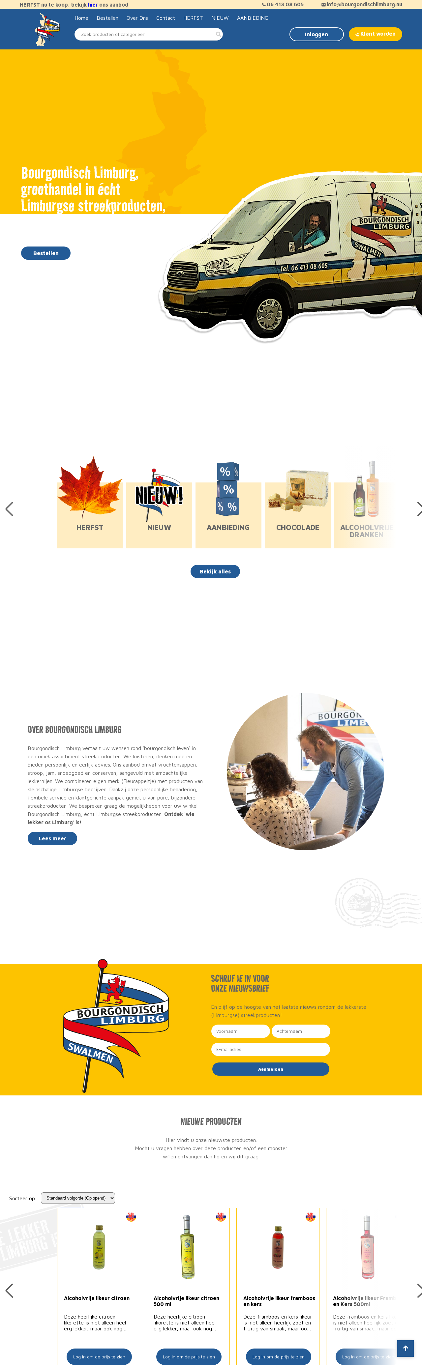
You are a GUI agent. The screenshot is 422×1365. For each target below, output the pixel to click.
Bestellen (107, 18)
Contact (165, 18)
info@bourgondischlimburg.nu (364, 4)
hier (93, 5)
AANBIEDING (252, 18)
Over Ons (137, 18)
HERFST (193, 18)
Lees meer (52, 838)
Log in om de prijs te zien (99, 1356)
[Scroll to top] (405, 1348)
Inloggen (316, 34)
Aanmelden (270, 1069)
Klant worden (378, 34)
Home (81, 18)
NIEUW (220, 18)
